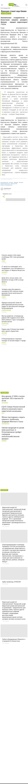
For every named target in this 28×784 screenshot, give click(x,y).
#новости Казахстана (5, 183)
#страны (11, 182)
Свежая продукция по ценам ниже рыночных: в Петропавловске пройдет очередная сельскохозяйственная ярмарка (13, 433)
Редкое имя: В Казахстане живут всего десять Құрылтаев (13, 330)
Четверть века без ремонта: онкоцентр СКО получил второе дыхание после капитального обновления (12, 292)
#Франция (16, 182)
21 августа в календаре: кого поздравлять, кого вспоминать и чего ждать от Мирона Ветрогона (13, 268)
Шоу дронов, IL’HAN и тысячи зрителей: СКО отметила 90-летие (13, 398)
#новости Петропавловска (6, 185)
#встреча (21, 182)
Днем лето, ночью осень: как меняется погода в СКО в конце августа (12, 280)
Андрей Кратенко (7, 188)
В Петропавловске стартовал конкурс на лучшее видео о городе (14, 340)
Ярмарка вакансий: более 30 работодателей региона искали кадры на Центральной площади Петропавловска (13, 305)
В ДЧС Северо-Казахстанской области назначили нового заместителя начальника (13, 409)
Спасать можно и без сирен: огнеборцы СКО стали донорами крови (13, 257)
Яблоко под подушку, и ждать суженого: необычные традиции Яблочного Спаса (13, 419)
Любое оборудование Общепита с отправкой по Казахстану (13, 640)
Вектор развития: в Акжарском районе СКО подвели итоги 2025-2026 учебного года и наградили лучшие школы (13, 319)
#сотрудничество (4, 182)
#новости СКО (14, 183)
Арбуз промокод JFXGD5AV (11, 582)
